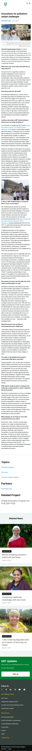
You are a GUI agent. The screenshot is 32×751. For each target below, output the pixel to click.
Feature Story (6, 21)
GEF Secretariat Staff (7, 717)
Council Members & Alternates (10, 724)
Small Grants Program (7, 708)
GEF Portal (4, 698)
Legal (2, 734)
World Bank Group (6, 489)
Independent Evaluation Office (9, 702)
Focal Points (4, 727)
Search (27, 3)
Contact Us (5, 738)
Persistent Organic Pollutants (10, 477)
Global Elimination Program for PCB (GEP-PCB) (15, 502)
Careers (3, 730)
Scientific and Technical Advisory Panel (12, 705)
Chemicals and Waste (7, 467)
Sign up (15, 674)
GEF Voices (4, 472)
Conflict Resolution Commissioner (11, 720)
